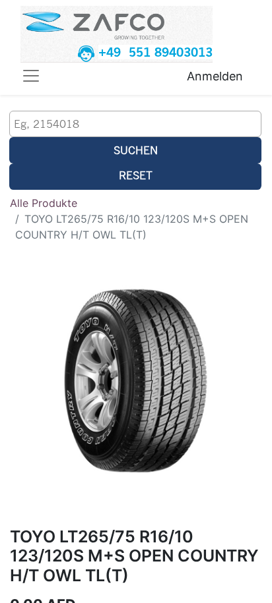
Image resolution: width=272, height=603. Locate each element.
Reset (136, 175)
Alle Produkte (43, 203)
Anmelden (215, 76)
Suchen (136, 150)
